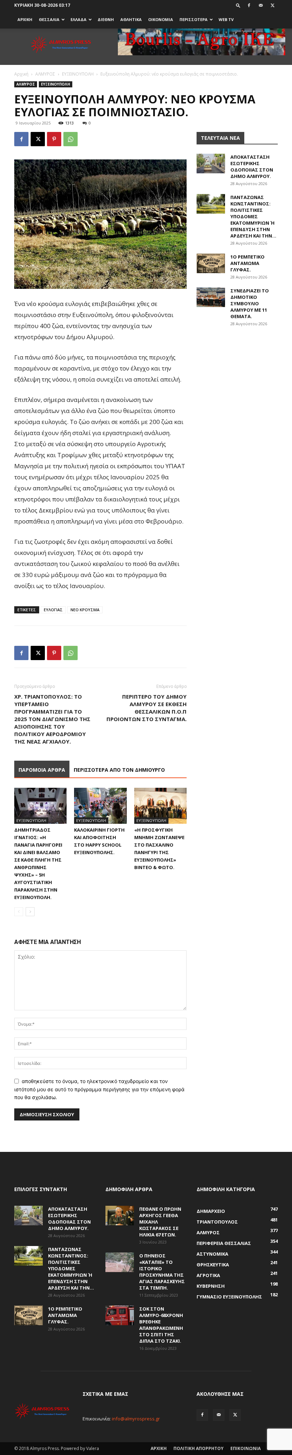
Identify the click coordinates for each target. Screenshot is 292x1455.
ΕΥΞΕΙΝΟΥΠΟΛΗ (78, 74)
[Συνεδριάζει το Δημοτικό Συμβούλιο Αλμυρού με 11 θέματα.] (211, 297)
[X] (272, 5)
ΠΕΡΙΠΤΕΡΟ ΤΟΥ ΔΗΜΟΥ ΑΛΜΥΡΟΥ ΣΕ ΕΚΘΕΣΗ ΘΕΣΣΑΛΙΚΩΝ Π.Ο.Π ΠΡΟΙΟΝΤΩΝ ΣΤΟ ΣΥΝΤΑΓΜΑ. (146, 708)
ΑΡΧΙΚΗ (24, 19)
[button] (238, 5)
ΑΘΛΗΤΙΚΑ (131, 19)
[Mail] (260, 5)
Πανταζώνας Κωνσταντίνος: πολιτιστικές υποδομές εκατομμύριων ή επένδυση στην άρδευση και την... (253, 216)
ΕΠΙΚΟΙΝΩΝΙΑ (245, 1448)
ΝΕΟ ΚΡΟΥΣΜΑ (85, 609)
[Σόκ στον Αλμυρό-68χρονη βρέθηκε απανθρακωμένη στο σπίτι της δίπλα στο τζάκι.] (119, 1315)
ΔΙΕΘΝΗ (106, 19)
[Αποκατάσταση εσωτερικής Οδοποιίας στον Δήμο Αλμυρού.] (211, 163)
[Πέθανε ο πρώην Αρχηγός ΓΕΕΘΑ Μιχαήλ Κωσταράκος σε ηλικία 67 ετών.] (119, 1215)
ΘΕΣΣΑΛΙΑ (49, 19)
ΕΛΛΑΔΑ (79, 19)
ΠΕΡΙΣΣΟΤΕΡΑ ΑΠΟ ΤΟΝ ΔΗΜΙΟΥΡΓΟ (119, 769)
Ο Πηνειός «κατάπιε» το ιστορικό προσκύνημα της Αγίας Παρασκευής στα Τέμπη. (162, 1271)
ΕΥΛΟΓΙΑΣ (53, 609)
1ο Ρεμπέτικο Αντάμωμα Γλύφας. (247, 263)
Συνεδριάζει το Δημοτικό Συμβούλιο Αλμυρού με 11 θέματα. (249, 303)
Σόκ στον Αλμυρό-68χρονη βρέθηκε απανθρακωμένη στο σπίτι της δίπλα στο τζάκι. (161, 1325)
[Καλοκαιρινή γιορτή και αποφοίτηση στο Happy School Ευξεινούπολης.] (100, 806)
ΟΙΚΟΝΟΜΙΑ (160, 19)
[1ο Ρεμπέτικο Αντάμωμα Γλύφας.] (211, 263)
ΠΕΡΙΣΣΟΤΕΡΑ (193, 19)
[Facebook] (249, 5)
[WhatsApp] (70, 139)
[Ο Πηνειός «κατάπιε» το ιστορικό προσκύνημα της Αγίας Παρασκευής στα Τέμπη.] (119, 1262)
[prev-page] (18, 911)
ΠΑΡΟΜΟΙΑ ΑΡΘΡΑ (42, 769)
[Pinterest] (54, 139)
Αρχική (21, 74)
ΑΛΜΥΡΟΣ (45, 74)
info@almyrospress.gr (136, 1418)
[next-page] (30, 911)
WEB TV (226, 19)
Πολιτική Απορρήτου (198, 1448)
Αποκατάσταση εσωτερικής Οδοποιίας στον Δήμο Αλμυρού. (251, 166)
